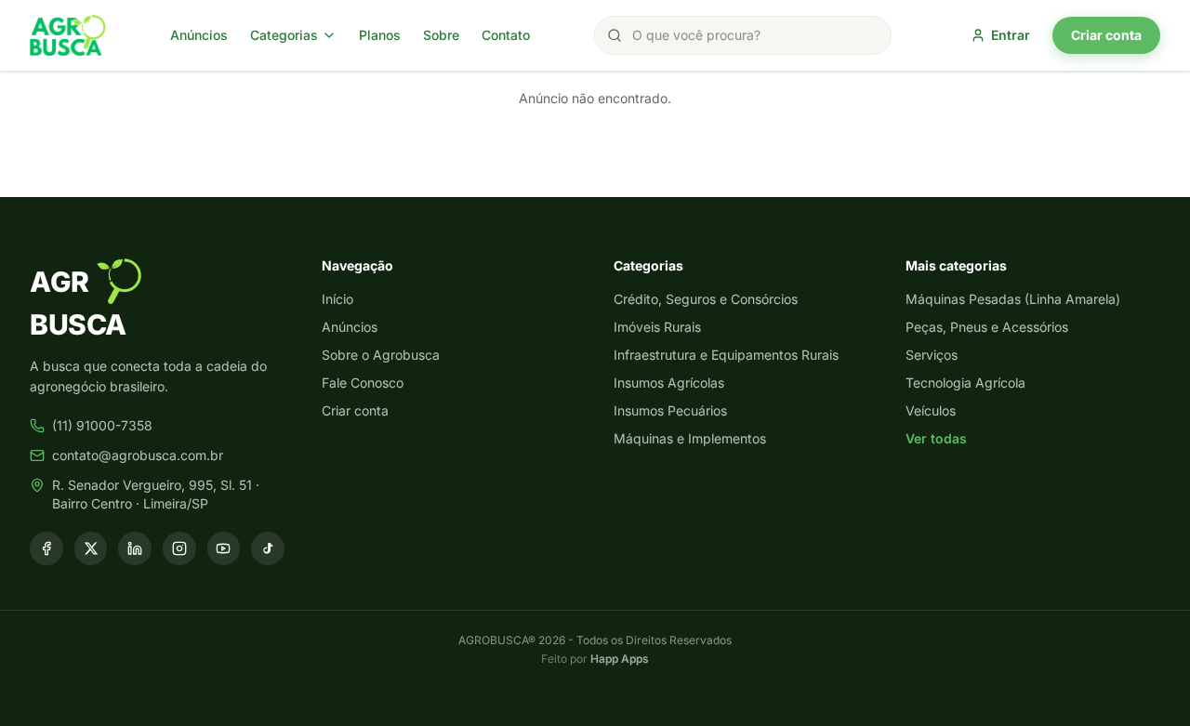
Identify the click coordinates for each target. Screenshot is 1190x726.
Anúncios (199, 35)
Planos (380, 35)
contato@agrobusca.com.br (137, 455)
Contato (506, 35)
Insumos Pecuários (670, 410)
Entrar (1010, 35)
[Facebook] (46, 548)
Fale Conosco (362, 382)
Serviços (932, 355)
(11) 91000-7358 (102, 425)
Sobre (441, 35)
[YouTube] (224, 548)
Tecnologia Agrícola (965, 382)
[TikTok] (267, 548)
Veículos (931, 410)
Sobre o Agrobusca (381, 355)
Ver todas (936, 438)
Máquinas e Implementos (690, 438)
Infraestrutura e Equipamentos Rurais (726, 355)
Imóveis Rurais (657, 327)
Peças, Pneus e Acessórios (987, 327)
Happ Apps (619, 659)
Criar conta (1106, 35)
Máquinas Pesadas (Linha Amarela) (1013, 299)
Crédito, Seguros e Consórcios (706, 299)
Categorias (284, 35)
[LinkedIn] (135, 548)
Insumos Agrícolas (669, 382)
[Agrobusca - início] (68, 35)
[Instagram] (179, 548)
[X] (91, 548)
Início (337, 299)
